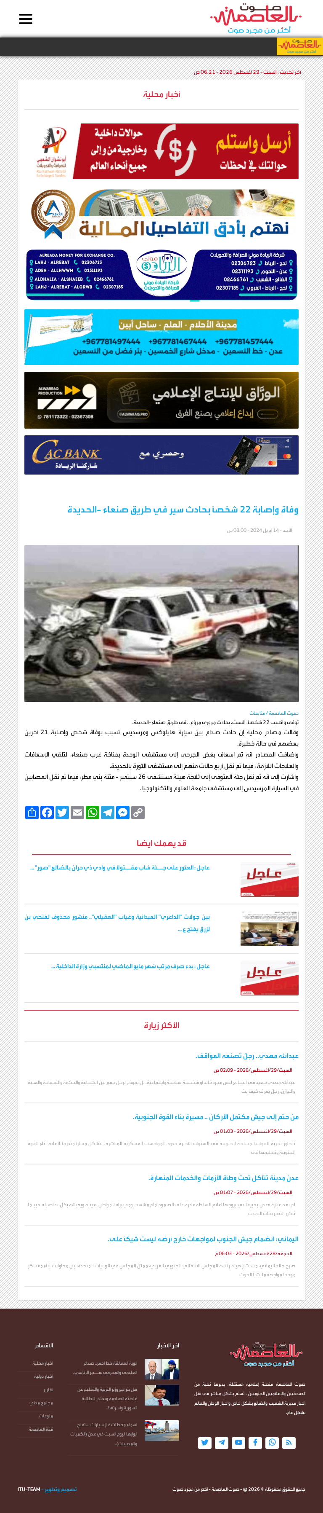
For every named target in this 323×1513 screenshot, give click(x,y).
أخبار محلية (42, 1363)
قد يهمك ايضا (161, 843)
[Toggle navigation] (26, 19)
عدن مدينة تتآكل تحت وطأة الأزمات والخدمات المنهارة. (223, 1178)
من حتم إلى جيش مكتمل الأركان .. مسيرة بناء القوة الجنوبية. (216, 1117)
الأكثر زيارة (162, 1025)
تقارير (48, 1390)
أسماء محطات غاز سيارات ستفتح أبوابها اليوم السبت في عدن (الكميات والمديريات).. (103, 1434)
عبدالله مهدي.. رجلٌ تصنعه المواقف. (247, 1056)
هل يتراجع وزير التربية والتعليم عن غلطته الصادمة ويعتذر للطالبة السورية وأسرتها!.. (107, 1398)
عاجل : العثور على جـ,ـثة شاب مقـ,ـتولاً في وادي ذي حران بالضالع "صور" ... (120, 868)
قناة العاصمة (41, 1429)
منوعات (46, 1416)
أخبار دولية (43, 1376)
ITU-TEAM (29, 1489)
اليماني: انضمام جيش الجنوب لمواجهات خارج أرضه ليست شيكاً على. (203, 1239)
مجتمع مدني (41, 1403)
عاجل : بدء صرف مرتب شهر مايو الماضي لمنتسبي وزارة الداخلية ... (130, 966)
